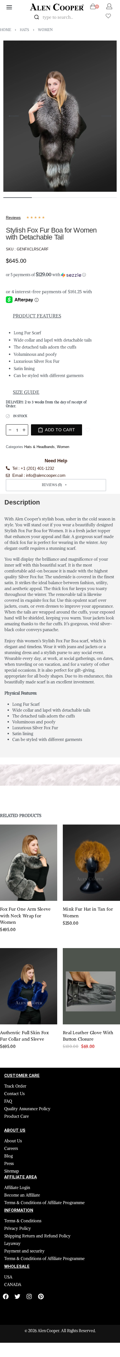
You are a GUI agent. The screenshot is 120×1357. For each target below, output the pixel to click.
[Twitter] (17, 1296)
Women (45, 29)
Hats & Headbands (39, 447)
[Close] (92, 17)
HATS (24, 29)
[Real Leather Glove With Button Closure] (91, 986)
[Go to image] (17, 197)
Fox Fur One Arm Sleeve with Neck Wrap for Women (25, 915)
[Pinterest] (41, 1296)
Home (5, 29)
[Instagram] (29, 1296)
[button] (56, 273)
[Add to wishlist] (87, 429)
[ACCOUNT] (109, 6)
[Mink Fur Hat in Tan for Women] (91, 863)
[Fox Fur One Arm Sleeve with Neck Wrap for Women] (28, 863)
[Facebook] (6, 1296)
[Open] (108, 16)
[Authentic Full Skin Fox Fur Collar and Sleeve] (28, 986)
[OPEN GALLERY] (60, 116)
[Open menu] (9, 7)
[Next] (106, 116)
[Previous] (13, 116)
